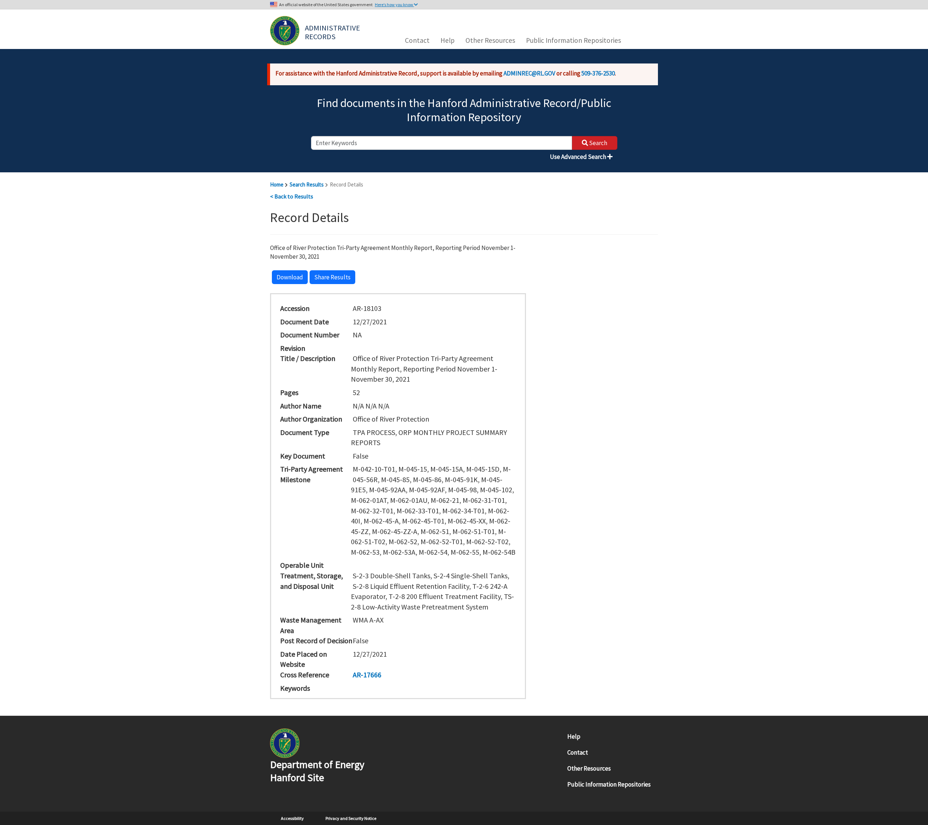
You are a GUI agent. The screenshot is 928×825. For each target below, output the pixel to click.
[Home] (284, 30)
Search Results (307, 184)
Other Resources (490, 40)
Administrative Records (333, 31)
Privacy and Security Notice (351, 818)
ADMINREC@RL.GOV (529, 73)
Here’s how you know (394, 4)
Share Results (332, 277)
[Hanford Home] (284, 742)
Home (276, 184)
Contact (417, 40)
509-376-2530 (598, 73)
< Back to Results (291, 196)
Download (290, 277)
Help (447, 40)
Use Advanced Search (578, 157)
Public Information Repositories (573, 40)
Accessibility (292, 818)
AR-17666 (367, 674)
